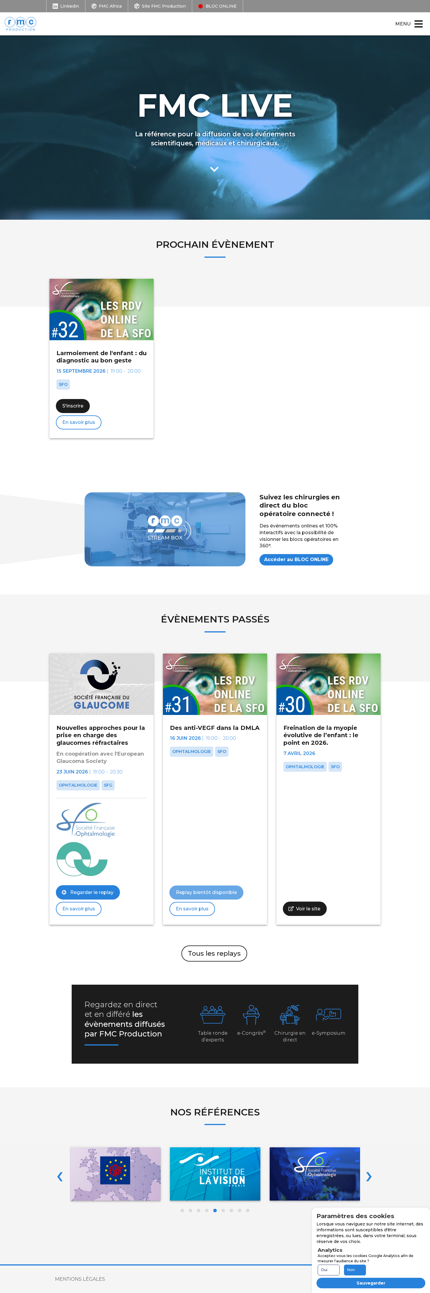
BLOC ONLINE (221, 6)
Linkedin (69, 6)
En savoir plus (78, 422)
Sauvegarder (371, 1283)
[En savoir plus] (215, 165)
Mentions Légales (80, 1279)
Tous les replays (214, 953)
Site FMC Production (164, 6)
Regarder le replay (91, 892)
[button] (182, 1210)
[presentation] (59, 1175)
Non (351, 1270)
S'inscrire (72, 406)
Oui (324, 1270)
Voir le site (308, 909)
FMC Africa (110, 6)
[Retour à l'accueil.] (24, 24)
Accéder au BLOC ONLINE (296, 559)
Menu (403, 24)
